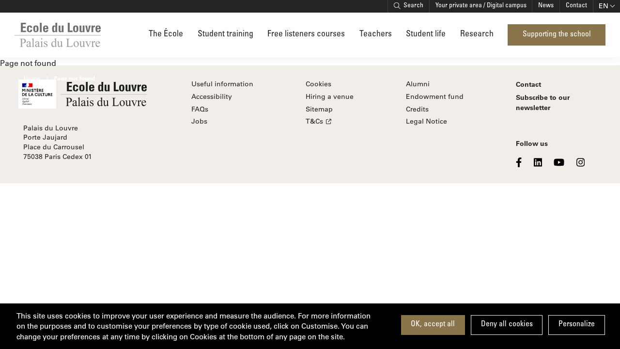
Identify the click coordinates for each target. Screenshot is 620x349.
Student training (225, 35)
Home (32, 78)
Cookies (318, 83)
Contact (576, 5)
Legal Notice (426, 121)
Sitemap (319, 109)
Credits (417, 109)
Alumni (418, 83)
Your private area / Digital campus (481, 5)
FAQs (199, 109)
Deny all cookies (507, 324)
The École (166, 35)
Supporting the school (557, 34)
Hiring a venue (330, 96)
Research (477, 35)
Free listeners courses (306, 35)
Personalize (576, 324)
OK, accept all (433, 324)
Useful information (222, 83)
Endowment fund (435, 96)
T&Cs (314, 121)
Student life (426, 35)
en (603, 5)
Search (413, 5)
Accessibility (211, 96)
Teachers (375, 34)
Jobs (199, 121)
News (546, 5)
